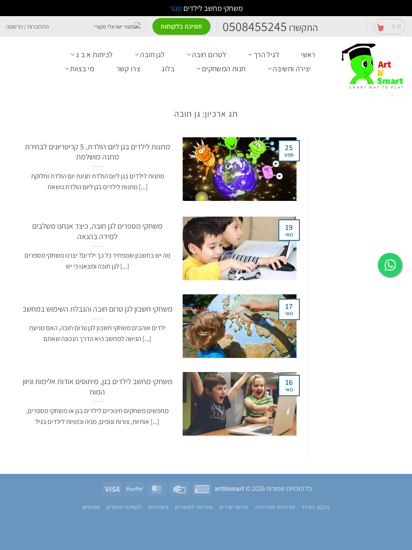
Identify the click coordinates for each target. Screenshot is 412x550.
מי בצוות (82, 68)
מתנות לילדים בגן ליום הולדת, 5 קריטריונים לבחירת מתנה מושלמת (97, 152)
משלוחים (158, 507)
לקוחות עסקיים (124, 507)
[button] (389, 26)
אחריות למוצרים (194, 507)
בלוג (168, 68)
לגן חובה (152, 54)
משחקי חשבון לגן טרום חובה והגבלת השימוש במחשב (98, 309)
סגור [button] (175, 8)
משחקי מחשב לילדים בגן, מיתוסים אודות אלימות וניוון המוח (98, 386)
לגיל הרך (266, 54)
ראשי (308, 54)
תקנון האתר (315, 507)
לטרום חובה (209, 54)
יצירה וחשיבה (292, 68)
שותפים (91, 507)
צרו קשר (128, 68)
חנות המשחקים (224, 68)
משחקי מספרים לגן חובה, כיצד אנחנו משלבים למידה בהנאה (97, 231)
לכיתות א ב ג (94, 54)
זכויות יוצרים (234, 507)
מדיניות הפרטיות (275, 507)
